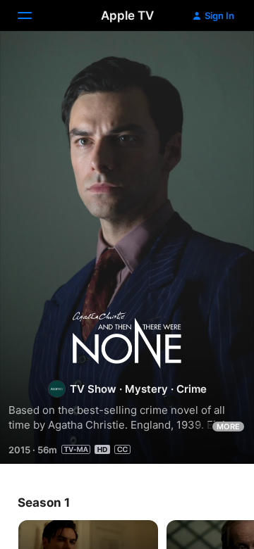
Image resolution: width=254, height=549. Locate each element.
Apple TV (127, 15)
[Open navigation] (33, 15)
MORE (228, 426)
